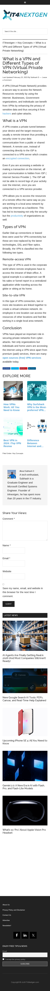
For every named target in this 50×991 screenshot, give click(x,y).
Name (7, 545)
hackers (7, 113)
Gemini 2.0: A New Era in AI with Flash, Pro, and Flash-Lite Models (24, 787)
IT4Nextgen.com (32, 982)
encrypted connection (17, 158)
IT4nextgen (25, 15)
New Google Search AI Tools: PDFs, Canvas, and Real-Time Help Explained (24, 699)
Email (6, 558)
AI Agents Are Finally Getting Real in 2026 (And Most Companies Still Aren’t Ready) (24, 658)
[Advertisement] (25, 866)
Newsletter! (7, 925)
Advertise (6, 920)
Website (7, 571)
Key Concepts (17, 453)
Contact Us (7, 915)
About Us (6, 905)
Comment (9, 518)
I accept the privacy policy (15, 959)
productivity (17, 215)
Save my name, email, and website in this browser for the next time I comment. (23, 592)
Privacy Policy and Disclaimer (14, 910)
